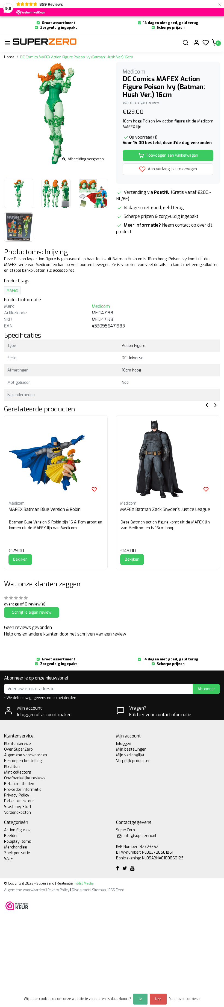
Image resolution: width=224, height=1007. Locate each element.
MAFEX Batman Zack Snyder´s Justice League (165, 509)
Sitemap (99, 890)
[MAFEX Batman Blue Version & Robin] (55, 459)
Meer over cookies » (185, 999)
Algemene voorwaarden (25, 755)
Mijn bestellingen (131, 749)
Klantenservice (17, 743)
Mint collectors (17, 772)
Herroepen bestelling (23, 760)
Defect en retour (19, 801)
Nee (158, 999)
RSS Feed (116, 890)
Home (9, 57)
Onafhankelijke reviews (25, 778)
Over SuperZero (18, 749)
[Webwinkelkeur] (17, 905)
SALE (8, 858)
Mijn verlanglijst (130, 755)
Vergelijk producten (133, 760)
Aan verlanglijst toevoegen (172, 169)
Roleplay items (17, 841)
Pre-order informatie (23, 789)
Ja (140, 999)
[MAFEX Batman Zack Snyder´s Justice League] (167, 459)
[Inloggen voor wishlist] (94, 489)
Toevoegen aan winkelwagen (172, 155)
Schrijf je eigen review (141, 102)
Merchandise (15, 847)
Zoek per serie (17, 853)
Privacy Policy (16, 795)
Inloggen (123, 743)
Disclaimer (81, 890)
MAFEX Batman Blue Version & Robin (44, 509)
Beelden (11, 835)
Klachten (12, 766)
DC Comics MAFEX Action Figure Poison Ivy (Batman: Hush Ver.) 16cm (76, 57)
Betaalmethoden (19, 783)
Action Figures (17, 830)
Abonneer (206, 689)
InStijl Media (83, 883)
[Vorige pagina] (207, 405)
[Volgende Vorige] (215, 405)
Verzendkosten (17, 812)
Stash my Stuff (17, 806)
